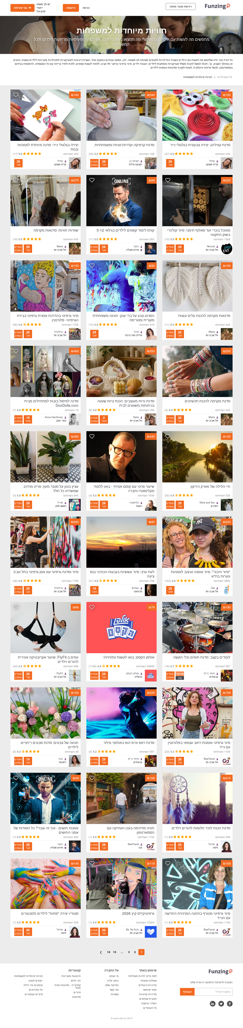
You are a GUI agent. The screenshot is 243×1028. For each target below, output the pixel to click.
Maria (60, 246)
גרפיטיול (58, 331)
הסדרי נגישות (149, 1003)
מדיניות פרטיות (148, 994)
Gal (213, 587)
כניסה (86, 7)
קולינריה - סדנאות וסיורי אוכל (67, 986)
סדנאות (76, 996)
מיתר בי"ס (209, 673)
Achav (135, 587)
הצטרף (187, 991)
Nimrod (211, 246)
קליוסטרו (134, 502)
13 (114, 952)
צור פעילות (21, 7)
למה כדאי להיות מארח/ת (142, 976)
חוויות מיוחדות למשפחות (28, 976)
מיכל (136, 331)
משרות (115, 994)
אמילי (212, 160)
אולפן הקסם (132, 673)
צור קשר (114, 989)
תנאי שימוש (150, 989)
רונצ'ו (136, 246)
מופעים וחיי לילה (33, 985)
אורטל (211, 844)
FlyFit (60, 673)
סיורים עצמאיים (34, 994)
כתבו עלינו (113, 980)
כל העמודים (150, 1007)
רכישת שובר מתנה (181, 6)
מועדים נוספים (94, 163)
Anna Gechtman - (53, 417)
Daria (136, 417)
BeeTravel (209, 758)
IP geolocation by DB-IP (122, 1018)
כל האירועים (36, 989)
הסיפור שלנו (112, 985)
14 (108, 952)
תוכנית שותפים (148, 998)
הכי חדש (76, 980)
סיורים (77, 992)
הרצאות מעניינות (71, 976)
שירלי (60, 502)
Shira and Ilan (207, 502)
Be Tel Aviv (132, 929)
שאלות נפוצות (149, 980)
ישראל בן (134, 160)
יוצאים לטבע (35, 980)
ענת (61, 758)
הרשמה (70, 7)
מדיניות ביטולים (148, 985)
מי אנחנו (114, 976)
